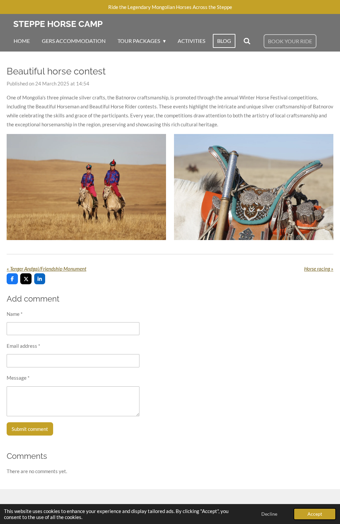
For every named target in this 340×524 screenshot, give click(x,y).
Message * (18, 378)
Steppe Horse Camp (58, 24)
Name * (15, 314)
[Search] (247, 41)
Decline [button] (269, 514)
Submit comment (30, 429)
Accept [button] (314, 514)
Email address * (23, 346)
